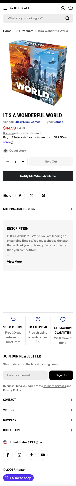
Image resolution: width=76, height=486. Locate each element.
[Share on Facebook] (20, 195)
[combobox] (38, 18)
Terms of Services (54, 386)
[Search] (67, 18)
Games (58, 122)
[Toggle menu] (5, 8)
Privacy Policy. (12, 390)
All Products (24, 31)
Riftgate (19, 469)
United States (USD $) (23, 442)
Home (7, 31)
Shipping (8, 133)
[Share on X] (31, 195)
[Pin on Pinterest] (43, 195)
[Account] (62, 8)
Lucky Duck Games (27, 122)
